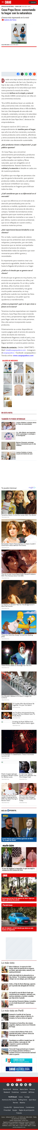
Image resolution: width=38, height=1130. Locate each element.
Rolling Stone (22, 1100)
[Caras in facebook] (12, 1084)
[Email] (34, 74)
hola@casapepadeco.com (16, 350)
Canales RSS (8, 1107)
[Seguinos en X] (16, 1084)
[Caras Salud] (19, 1062)
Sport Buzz (32, 1100)
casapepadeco (8, 353)
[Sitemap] (30, 1084)
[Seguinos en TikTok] (21, 1084)
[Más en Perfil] (12, 810)
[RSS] (25, 1084)
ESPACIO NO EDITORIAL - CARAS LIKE (11, 6)
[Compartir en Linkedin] (30, 74)
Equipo (14, 1110)
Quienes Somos (19, 1107)
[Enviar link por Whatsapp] (26, 74)
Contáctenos (30, 1107)
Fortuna (32, 1089)
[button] (19, 35)
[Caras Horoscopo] (19, 1071)
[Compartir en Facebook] (18, 74)
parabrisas (19, 905)
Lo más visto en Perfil (12, 1010)
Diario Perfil (7, 1089)
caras (19, 875)
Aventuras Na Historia (9, 1100)
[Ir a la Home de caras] (8, 3)
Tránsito (19, 1113)
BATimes (31, 1092)
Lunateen (24, 1092)
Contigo (27, 1097)
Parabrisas (15, 1092)
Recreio (15, 1103)
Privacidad (7, 1110)
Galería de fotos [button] (10, 20)
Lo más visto (7, 962)
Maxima (22, 1103)
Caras (21, 1097)
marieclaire (19, 845)
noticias (19, 816)
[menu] (2, 2)
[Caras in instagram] (8, 1084)
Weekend (7, 1092)
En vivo (33, 2)
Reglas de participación (26, 1110)
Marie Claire (24, 1089)
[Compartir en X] (22, 74)
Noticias (15, 1089)
